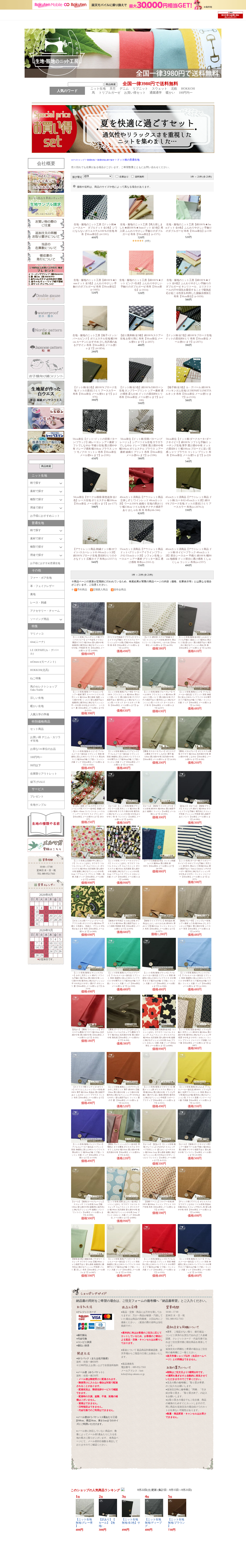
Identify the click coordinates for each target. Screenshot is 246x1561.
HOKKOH (189, 88)
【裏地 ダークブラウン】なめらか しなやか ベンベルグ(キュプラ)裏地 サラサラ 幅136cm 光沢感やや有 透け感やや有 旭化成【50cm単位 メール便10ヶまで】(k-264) (123, 1034)
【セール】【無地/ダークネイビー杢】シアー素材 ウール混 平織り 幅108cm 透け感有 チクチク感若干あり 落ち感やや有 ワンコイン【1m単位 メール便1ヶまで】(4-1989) (194, 1149)
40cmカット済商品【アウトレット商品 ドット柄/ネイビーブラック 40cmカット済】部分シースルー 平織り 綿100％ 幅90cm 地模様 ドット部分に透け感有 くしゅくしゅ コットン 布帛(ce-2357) (188, 556)
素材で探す (37, 491)
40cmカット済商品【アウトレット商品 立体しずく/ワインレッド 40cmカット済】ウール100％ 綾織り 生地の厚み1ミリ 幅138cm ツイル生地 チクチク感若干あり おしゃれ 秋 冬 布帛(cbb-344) (141, 504)
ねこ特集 (35, 678)
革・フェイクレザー (42, 586)
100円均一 (186, 92)
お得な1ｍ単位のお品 (43, 748)
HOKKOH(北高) (39, 670)
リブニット (142, 88)
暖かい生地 (37, 706)
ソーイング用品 (39, 619)
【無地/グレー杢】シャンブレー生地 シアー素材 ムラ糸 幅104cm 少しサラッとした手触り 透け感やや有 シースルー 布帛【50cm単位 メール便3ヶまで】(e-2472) (195, 926)
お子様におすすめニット (45, 515)
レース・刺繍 (38, 602)
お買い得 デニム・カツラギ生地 (45, 739)
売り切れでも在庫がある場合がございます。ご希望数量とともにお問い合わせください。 (121, 167)
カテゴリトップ (78, 160)
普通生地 (91, 160)
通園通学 (157, 92)
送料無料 (139, 176)
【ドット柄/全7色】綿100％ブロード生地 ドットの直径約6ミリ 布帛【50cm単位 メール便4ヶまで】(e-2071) (188, 338)
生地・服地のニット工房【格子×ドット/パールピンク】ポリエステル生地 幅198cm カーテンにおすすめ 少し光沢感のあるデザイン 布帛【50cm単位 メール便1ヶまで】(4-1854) (95, 342)
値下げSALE (37, 781)
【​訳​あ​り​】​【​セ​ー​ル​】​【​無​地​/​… (107, 1522)
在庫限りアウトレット (43, 773)
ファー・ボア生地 (41, 577)
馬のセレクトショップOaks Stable (43, 688)
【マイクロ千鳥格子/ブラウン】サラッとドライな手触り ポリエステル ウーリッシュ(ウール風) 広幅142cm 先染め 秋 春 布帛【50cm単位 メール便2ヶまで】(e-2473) (123, 642)
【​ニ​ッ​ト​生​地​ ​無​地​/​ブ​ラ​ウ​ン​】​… (176, 1522)
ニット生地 (99, 88)
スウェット (161, 88)
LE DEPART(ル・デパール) (44, 652)
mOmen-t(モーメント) (43, 661)
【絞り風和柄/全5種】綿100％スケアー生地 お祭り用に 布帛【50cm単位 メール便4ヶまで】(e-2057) (141, 338)
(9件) (147, 240)
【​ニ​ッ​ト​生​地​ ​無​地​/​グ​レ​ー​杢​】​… (84, 1522)
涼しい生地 (37, 697)
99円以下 (35, 765)
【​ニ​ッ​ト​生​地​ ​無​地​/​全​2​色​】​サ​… (131, 1522)
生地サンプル (38, 804)
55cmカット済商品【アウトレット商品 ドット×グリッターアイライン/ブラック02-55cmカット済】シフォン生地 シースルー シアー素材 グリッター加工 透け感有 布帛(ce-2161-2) (141, 556)
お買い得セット (136, 92)
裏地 (33, 594)
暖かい (172, 92)
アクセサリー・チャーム (45, 610)
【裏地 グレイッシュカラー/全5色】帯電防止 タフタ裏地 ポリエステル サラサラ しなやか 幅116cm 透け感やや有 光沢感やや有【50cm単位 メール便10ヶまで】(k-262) (123, 1149)
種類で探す (37, 499)
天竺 (114, 88)
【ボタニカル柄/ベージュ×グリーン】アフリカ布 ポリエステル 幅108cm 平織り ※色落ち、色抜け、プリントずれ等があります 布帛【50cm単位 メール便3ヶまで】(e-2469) (88, 926)
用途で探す (37, 507)
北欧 (175, 88)
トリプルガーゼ (111, 92)
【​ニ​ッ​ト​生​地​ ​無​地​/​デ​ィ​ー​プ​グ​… (153, 1522)
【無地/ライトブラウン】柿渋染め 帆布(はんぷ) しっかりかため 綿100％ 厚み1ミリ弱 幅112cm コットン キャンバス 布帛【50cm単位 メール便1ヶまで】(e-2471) (159, 926)
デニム (126, 88)
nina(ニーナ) (37, 641)
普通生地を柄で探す (106, 160)
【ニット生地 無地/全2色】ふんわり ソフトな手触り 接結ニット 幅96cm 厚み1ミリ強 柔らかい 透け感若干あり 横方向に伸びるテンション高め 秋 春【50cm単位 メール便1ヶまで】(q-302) (194, 642)
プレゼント (37, 796)
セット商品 (37, 729)
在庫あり (124, 176)
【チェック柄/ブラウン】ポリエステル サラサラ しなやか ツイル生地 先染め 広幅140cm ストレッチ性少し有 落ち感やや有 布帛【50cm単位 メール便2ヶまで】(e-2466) (194, 1206)
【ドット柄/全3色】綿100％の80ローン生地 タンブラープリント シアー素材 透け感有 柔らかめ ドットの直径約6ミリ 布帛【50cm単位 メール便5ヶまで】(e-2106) (141, 394)
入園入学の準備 (39, 714)
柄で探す (35, 482)
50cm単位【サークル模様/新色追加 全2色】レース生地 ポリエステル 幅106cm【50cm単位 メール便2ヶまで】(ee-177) (95, 500)
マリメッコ (37, 633)
